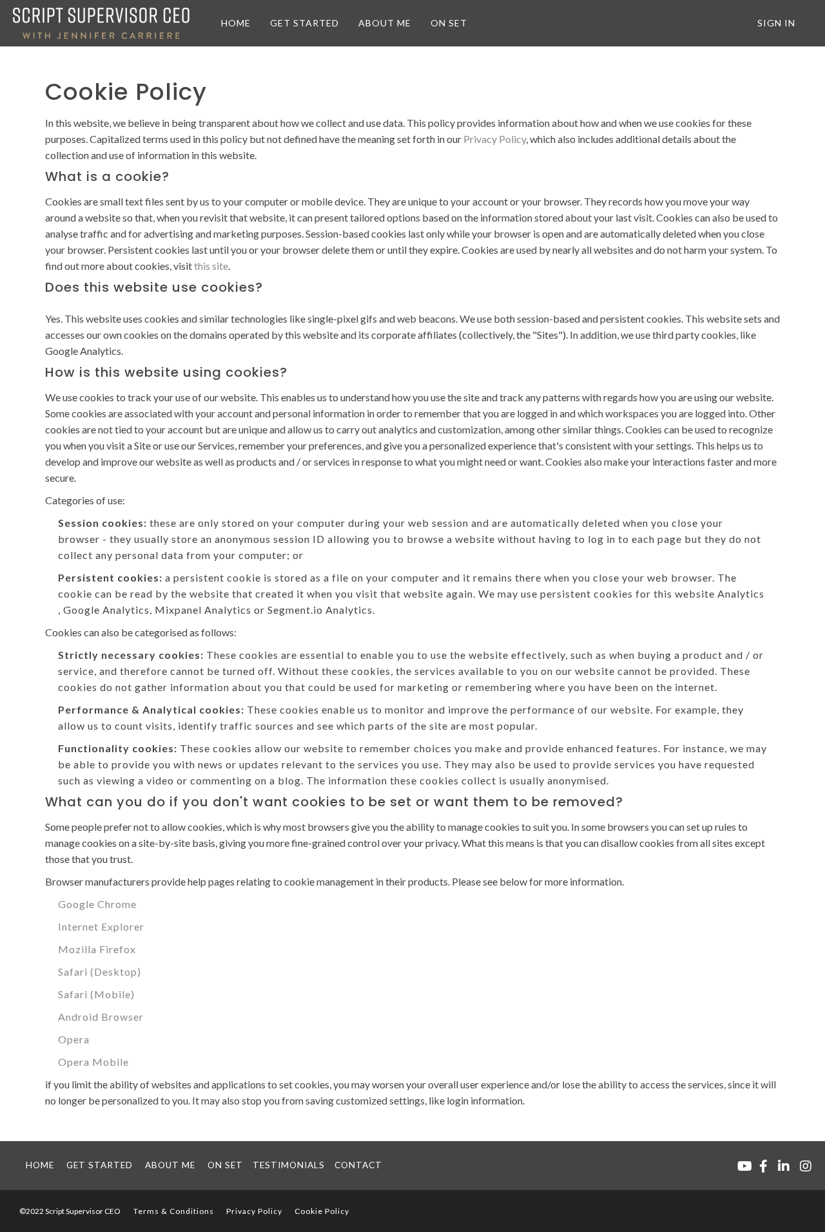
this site (211, 266)
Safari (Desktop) (99, 971)
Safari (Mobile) (96, 994)
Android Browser (101, 1016)
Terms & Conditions (173, 1211)
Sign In (776, 22)
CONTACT (358, 1165)
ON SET (449, 22)
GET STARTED (304, 22)
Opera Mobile (93, 1062)
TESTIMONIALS (289, 1165)
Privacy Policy (494, 139)
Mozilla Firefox (97, 949)
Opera (74, 1039)
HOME (236, 22)
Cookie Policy (322, 1211)
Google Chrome (97, 904)
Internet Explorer (101, 926)
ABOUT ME (384, 22)
